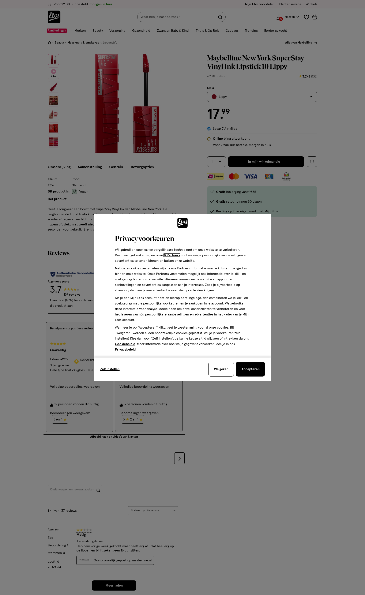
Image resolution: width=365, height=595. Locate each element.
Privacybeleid (125, 349)
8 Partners (172, 255)
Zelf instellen (110, 369)
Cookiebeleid (125, 344)
